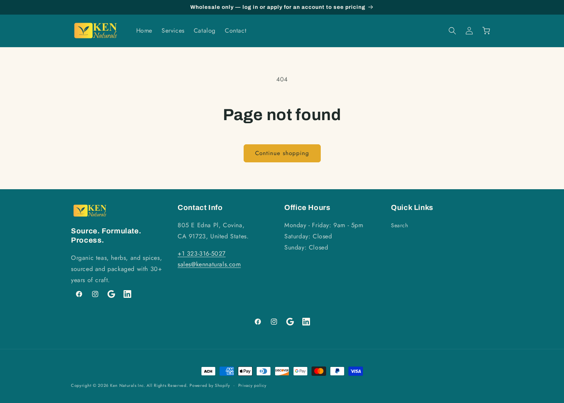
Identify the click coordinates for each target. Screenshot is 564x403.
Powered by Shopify (210, 385)
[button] (452, 30)
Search (399, 225)
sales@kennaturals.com (209, 264)
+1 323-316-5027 (202, 253)
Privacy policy (252, 385)
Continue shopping (282, 153)
